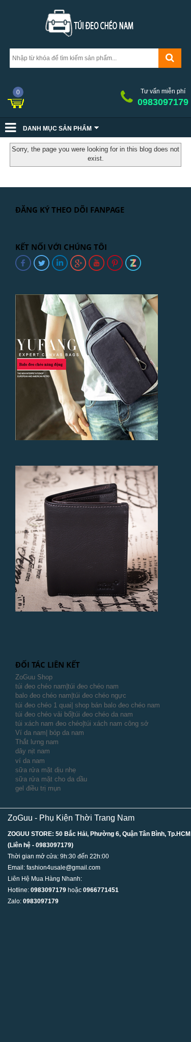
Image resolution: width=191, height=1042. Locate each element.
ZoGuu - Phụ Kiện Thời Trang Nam (71, 818)
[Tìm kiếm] (169, 58)
